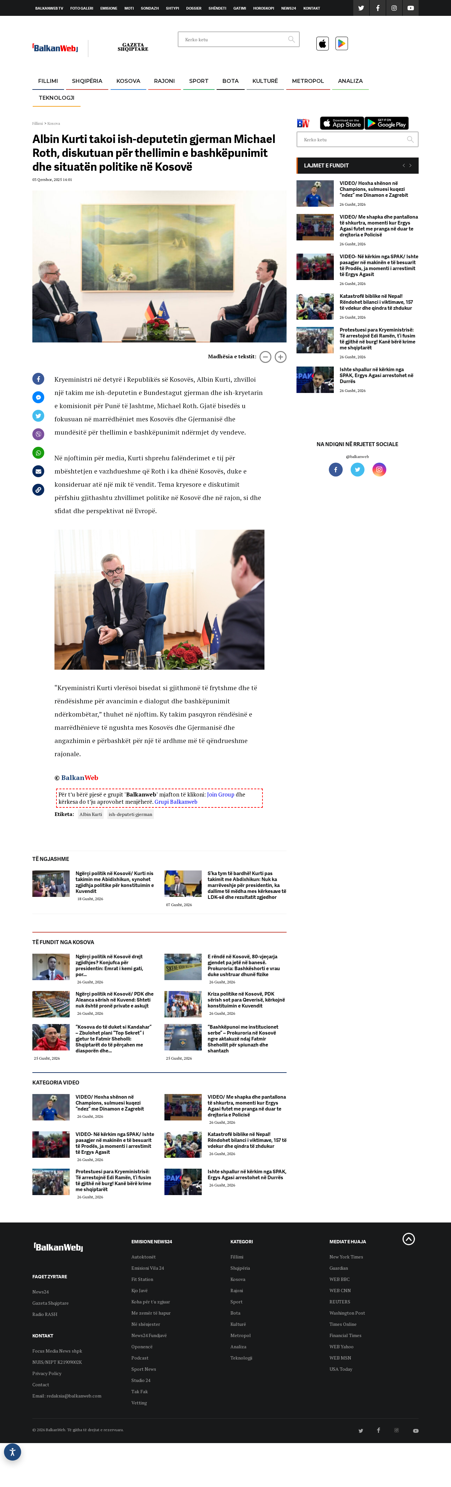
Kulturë (265, 81)
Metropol (308, 81)
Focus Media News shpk (57, 1351)
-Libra (257, 112)
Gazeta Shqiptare (50, 1303)
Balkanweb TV (49, 8)
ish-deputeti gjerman (130, 814)
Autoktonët (143, 1257)
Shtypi (172, 8)
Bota (231, 81)
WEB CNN (340, 1290)
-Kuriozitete (305, 97)
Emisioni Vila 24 (147, 1268)
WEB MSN (340, 1358)
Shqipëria (87, 81)
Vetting (139, 1402)
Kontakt (311, 8)
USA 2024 (230, 97)
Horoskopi (263, 8)
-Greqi (159, 97)
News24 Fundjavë (149, 1335)
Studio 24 (140, 1380)
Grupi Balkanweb (176, 801)
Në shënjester (145, 1324)
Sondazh (150, 8)
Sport (199, 81)
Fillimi (48, 81)
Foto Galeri (81, 8)
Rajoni (164, 81)
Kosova (128, 81)
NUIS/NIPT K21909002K (57, 1362)
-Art (255, 97)
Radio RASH (44, 1314)
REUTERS (340, 1301)
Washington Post (347, 1313)
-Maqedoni (165, 112)
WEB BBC (340, 1279)
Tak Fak (139, 1391)
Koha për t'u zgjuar (150, 1301)
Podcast (140, 1358)
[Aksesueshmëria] (12, 1452)
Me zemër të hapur (151, 1313)
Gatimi (239, 8)
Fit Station (142, 1279)
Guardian (339, 1268)
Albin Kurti (91, 814)
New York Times (346, 1257)
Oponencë (142, 1346)
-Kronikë (80, 97)
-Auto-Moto (51, 114)
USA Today (341, 1369)
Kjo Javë (139, 1290)
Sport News (143, 1369)
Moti (129, 8)
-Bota (194, 97)
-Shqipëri (198, 112)
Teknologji (57, 98)
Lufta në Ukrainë (230, 115)
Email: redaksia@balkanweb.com (66, 1396)
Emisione (108, 8)
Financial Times (346, 1335)
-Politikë (80, 112)
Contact (40, 1384)
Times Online (343, 1324)
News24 (288, 8)
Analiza (350, 81)
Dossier (193, 8)
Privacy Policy (46, 1373)
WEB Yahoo (342, 1346)
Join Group (220, 794)
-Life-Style (302, 112)
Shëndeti (217, 8)
